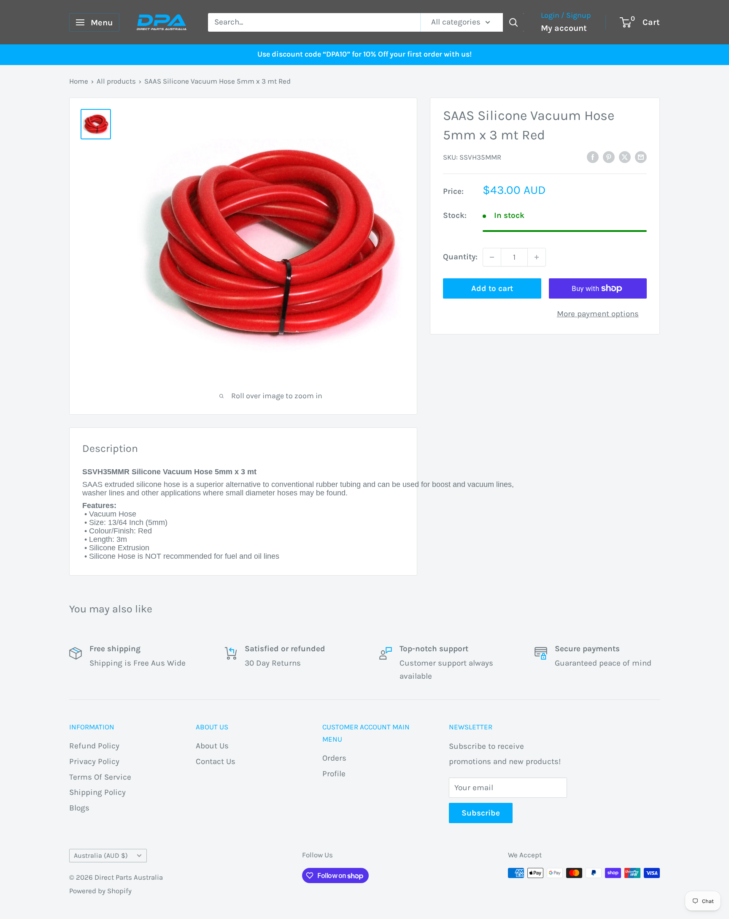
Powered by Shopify (100, 890)
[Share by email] (641, 156)
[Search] (513, 22)
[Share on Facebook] (593, 156)
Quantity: (460, 256)
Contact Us (215, 761)
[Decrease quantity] (492, 257)
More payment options (598, 313)
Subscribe (481, 813)
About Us (212, 745)
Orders (334, 758)
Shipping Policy (97, 792)
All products (116, 81)
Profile (334, 773)
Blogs (79, 808)
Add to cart (492, 288)
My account (564, 28)
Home (78, 81)
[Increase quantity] (536, 257)
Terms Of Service (100, 777)
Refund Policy (94, 745)
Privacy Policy (94, 761)
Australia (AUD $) (101, 855)
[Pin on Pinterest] (609, 156)
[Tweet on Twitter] (625, 156)
